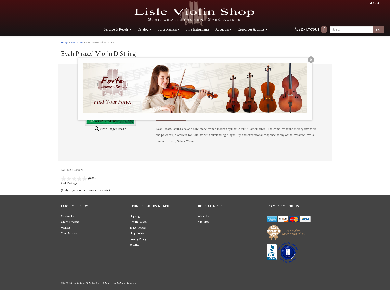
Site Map (203, 221)
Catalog (143, 29)
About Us (222, 29)
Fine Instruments (197, 29)
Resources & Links (251, 29)
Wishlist (65, 227)
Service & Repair (116, 29)
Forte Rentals (168, 29)
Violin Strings (76, 42)
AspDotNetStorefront (126, 283)
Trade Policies (138, 227)
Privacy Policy (138, 239)
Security (134, 244)
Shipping (135, 216)
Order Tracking (70, 221)
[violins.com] (195, 13)
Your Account (69, 233)
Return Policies (139, 221)
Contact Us (67, 216)
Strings (64, 42)
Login (376, 3)
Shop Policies (138, 233)
